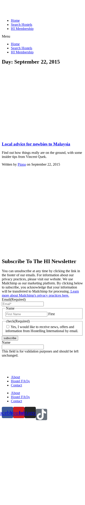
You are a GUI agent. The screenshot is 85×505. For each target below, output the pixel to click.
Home (15, 20)
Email (14, 299)
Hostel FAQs (20, 381)
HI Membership (22, 29)
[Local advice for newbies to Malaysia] (35, 135)
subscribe (10, 338)
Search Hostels (21, 24)
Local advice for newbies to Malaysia (36, 144)
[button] (42, 36)
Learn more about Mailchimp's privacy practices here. (40, 293)
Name (6, 342)
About (15, 377)
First (51, 314)
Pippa (22, 164)
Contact (16, 385)
